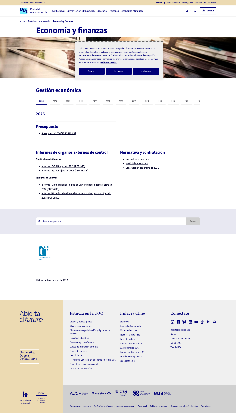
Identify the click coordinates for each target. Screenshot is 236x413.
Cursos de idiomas (78, 351)
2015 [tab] (186, 101)
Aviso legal (142, 406)
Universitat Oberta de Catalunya (32, 2)
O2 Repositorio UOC (129, 347)
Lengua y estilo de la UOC (132, 352)
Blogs (173, 334)
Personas (114, 11)
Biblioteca (124, 321)
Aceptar (91, 71)
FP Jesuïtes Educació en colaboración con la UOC (93, 359)
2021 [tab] (108, 101)
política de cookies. (108, 62)
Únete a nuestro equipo (131, 343)
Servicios (198, 2)
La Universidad (210, 2)
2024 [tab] (68, 101)
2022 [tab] (95, 101)
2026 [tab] (41, 101)
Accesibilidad (206, 406)
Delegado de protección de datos (184, 406)
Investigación (187, 2)
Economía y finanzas (132, 11)
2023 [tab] (81, 101)
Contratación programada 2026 (142, 167)
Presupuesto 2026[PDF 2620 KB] (59, 133)
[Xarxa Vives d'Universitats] (101, 393)
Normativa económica (137, 159)
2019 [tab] (134, 101)
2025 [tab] (55, 101)
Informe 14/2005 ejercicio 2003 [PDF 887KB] (65, 170)
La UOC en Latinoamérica (81, 368)
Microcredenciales (128, 330)
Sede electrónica (127, 360)
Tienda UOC (175, 347)
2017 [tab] (160, 101)
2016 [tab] (173, 101)
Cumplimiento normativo (80, 406)
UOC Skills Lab (76, 355)
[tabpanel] (118, 124)
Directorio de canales (180, 329)
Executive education (79, 337)
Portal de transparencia (131, 356)
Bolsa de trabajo (127, 339)
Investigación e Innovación (81, 11)
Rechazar (118, 71)
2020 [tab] (121, 101)
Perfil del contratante (137, 163)
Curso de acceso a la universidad (85, 364)
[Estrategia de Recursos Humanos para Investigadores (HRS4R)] (25, 398)
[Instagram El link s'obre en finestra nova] (172, 322)
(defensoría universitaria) (114, 406)
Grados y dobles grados (81, 321)
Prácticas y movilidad (130, 334)
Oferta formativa (173, 2)
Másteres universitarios (81, 325)
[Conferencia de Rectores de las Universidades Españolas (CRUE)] (122, 392)
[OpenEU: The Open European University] (41, 397)
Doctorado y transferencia (82, 342)
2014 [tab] (199, 101)
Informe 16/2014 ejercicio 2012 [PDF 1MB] (63, 166)
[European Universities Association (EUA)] (162, 393)
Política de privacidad (159, 406)
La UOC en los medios (180, 338)
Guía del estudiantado (130, 325)
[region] (119, 60)
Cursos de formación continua (84, 346)
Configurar (146, 71)
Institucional (58, 11)
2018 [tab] (147, 101)
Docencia (102, 11)
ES (187, 10)
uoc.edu (159, 2)
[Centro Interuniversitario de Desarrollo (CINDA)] (141, 392)
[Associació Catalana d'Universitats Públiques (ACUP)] (79, 393)
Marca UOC (175, 342)
